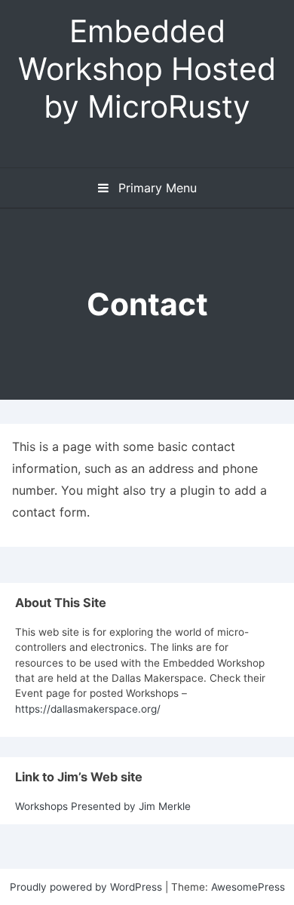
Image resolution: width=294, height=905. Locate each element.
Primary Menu (156, 187)
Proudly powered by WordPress (87, 887)
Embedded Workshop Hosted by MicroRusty (147, 68)
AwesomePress (248, 887)
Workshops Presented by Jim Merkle (103, 806)
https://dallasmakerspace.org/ (88, 709)
